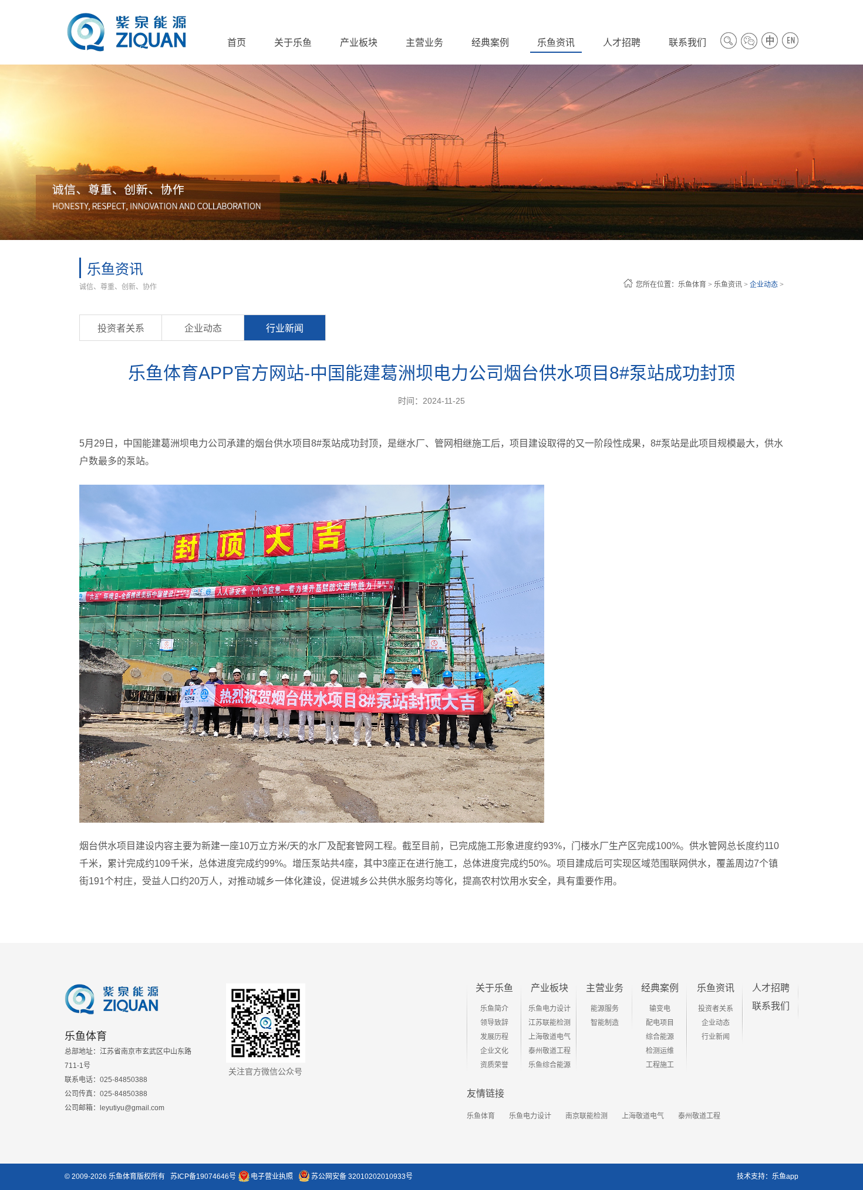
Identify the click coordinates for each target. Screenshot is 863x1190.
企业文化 (494, 1051)
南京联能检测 (586, 1116)
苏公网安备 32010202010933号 (362, 1176)
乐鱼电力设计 (549, 1009)
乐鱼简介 (494, 1009)
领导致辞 (494, 1023)
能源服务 (605, 1009)
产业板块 (549, 988)
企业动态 (764, 284)
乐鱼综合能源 (549, 1065)
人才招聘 (771, 988)
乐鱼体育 (692, 284)
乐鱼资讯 (728, 284)
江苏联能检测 (549, 1023)
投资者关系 (120, 328)
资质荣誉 (494, 1065)
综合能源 (660, 1037)
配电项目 (660, 1023)
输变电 (659, 1009)
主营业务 (604, 988)
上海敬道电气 (549, 1037)
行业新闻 (285, 328)
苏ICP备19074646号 (203, 1176)
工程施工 (660, 1065)
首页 (236, 43)
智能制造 (605, 1023)
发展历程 (494, 1037)
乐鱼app (785, 1176)
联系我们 (771, 1006)
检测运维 (660, 1051)
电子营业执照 (272, 1176)
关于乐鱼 (494, 988)
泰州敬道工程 (549, 1051)
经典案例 (660, 988)
